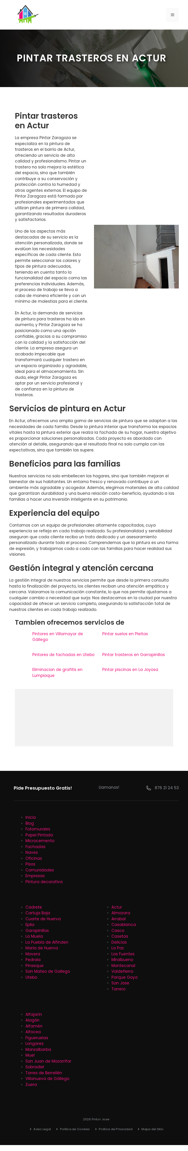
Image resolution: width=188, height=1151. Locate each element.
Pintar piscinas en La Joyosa (130, 669)
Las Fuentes (123, 954)
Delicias (119, 942)
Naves (31, 852)
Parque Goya (124, 977)
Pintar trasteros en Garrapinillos (133, 654)
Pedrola (33, 959)
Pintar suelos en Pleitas (125, 634)
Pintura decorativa (44, 882)
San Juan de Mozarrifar (48, 1061)
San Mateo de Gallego (47, 971)
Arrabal (118, 919)
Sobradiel (34, 1067)
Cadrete (33, 907)
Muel (30, 1055)
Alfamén (33, 1026)
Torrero (118, 989)
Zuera (31, 1084)
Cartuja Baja (37, 913)
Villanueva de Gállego (47, 1078)
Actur (116, 907)
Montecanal (123, 965)
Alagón (32, 1020)
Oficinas (33, 858)
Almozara (120, 913)
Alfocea (33, 1032)
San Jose (120, 983)
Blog (29, 823)
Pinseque (34, 965)
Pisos (30, 864)
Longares (34, 1043)
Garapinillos (37, 930)
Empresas (35, 876)
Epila (29, 924)
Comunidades (39, 870)
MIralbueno (122, 959)
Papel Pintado (39, 835)
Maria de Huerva (41, 948)
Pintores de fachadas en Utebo (63, 654)
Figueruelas (36, 1038)
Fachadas (35, 846)
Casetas (119, 936)
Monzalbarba (38, 1049)
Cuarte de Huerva (43, 919)
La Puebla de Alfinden (46, 942)
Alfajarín (33, 1014)
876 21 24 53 (167, 788)
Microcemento (39, 840)
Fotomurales (37, 829)
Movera (32, 954)
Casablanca (123, 924)
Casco (117, 930)
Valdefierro (122, 971)
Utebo (31, 977)
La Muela (34, 936)
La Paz (117, 948)
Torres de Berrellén (43, 1073)
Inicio (30, 817)
